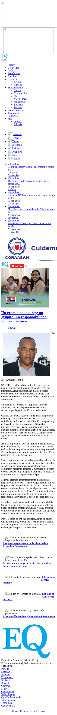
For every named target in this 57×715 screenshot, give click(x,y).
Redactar (18, 104)
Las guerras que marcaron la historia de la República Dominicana (25, 544)
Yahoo (15, 141)
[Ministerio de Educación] (25, 306)
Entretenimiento (15, 87)
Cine (16, 96)
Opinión (5, 697)
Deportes (12, 79)
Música (17, 90)
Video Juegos (20, 99)
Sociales (12, 76)
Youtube (16, 158)
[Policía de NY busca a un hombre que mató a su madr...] (14, 192)
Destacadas (13, 67)
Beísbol (18, 82)
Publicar (18, 107)
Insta (14, 155)
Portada (11, 65)
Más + (11, 118)
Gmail (15, 138)
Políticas (12, 70)
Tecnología (13, 113)
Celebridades (20, 93)
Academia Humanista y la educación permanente (29, 616)
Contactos (13, 116)
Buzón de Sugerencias (33, 711)
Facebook (16, 144)
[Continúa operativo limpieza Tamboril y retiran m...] (14, 164)
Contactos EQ (8, 705)
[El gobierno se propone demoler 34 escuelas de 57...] (14, 206)
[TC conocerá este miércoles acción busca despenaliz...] (14, 178)
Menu (4, 59)
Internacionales (15, 110)
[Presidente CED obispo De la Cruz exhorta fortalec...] (14, 220)
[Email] (12, 328)
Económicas (14, 73)
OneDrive (16, 151)
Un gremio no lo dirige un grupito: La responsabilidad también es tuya (24, 317)
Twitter (15, 148)
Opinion (18, 121)
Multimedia (19, 101)
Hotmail (17, 134)
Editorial (18, 124)
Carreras (18, 84)
